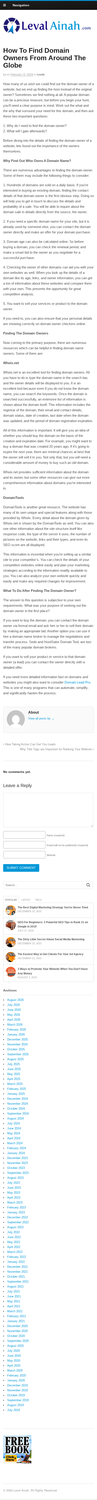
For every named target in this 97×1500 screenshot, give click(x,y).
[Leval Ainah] (48, 33)
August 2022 (15, 1227)
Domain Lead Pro (77, 682)
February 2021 (16, 1316)
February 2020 (16, 1375)
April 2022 (13, 1247)
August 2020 (15, 1345)
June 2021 (14, 1296)
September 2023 (18, 1173)
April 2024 (13, 1138)
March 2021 (15, 1311)
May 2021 (13, 1301)
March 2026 (15, 1024)
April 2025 (13, 1079)
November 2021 (17, 1271)
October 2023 (16, 1168)
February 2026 (16, 1029)
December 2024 (17, 1098)
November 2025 (17, 1044)
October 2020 (16, 1336)
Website (51, 855)
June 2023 (14, 1187)
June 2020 (14, 1355)
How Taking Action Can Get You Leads (30, 744)
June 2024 (14, 1128)
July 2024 (13, 1123)
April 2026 (13, 1019)
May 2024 (13, 1133)
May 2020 (13, 1360)
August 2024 (15, 1118)
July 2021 (13, 1291)
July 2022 (13, 1232)
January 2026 (16, 1034)
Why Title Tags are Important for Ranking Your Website (56, 749)
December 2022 (17, 1217)
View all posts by (41, 718)
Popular (11, 899)
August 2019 (15, 1405)
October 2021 (16, 1276)
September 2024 (18, 1113)
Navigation (21, 5)
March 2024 (15, 1143)
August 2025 (15, 1059)
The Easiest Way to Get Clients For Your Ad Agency (50, 954)
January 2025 (16, 1093)
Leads (41, 74)
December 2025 (17, 1039)
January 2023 (16, 1212)
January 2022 (16, 1261)
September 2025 (18, 1054)
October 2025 (16, 1049)
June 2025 (14, 1069)
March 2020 (15, 1370)
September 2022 (18, 1222)
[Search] (88, 885)
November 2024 (17, 1103)
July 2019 (13, 1410)
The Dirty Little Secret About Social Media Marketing (51, 939)
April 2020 (13, 1365)
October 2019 (16, 1395)
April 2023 (13, 1197)
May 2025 (13, 1074)
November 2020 (17, 1331)
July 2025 (13, 1064)
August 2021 (15, 1286)
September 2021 (18, 1281)
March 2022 (15, 1252)
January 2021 (16, 1321)
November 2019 (17, 1390)
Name (56, 835)
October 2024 (16, 1108)
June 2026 (14, 1009)
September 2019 (18, 1400)
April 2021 (13, 1306)
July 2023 (13, 1182)
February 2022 (16, 1257)
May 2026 (13, 1014)
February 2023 (16, 1207)
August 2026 (15, 1000)
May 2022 (13, 1242)
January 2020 (16, 1380)
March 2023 (15, 1202)
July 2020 (13, 1350)
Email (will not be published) (67, 845)
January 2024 (16, 1153)
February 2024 (16, 1148)
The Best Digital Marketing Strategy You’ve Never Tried (53, 907)
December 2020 (17, 1326)
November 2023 (17, 1163)
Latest (25, 899)
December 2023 (17, 1158)
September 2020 (18, 1341)
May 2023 (13, 1192)
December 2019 (17, 1385)
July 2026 (13, 1005)
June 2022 (14, 1237)
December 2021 (17, 1266)
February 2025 (16, 1089)
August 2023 (15, 1177)
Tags (38, 899)
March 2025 (15, 1084)
